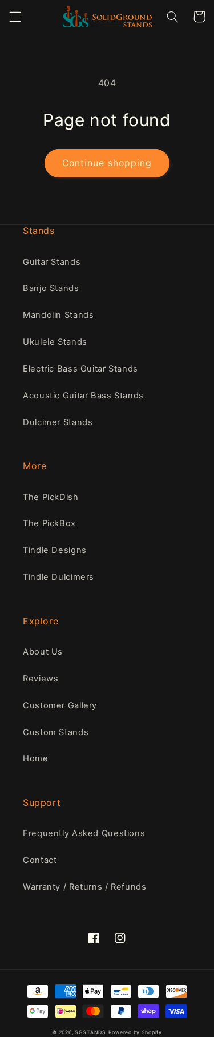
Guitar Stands (51, 262)
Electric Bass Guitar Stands (80, 369)
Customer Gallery (60, 705)
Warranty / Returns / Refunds (85, 887)
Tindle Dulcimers (58, 577)
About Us (43, 652)
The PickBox (49, 523)
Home (36, 758)
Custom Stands (55, 732)
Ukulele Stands (55, 342)
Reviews (40, 678)
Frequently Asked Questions (84, 833)
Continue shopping (107, 163)
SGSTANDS (90, 1032)
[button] (15, 16)
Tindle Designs (55, 550)
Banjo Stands (51, 288)
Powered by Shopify (135, 1032)
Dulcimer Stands (57, 422)
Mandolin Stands (58, 315)
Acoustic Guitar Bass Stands (83, 395)
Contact (39, 860)
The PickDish (51, 497)
